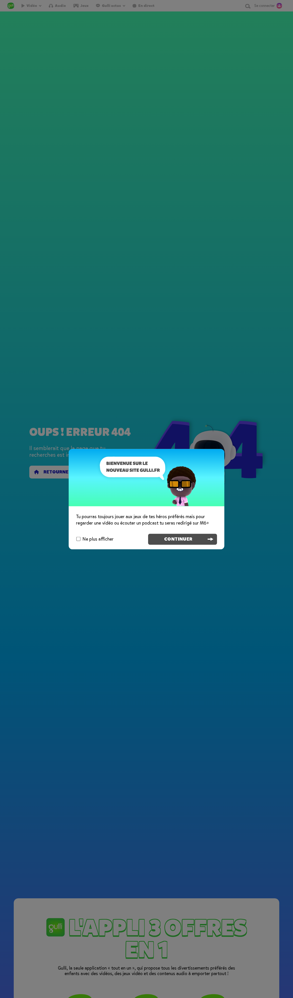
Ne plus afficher (98, 539)
